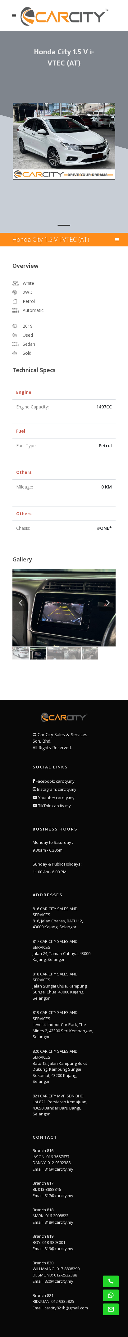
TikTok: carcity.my (54, 805)
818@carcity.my (58, 1222)
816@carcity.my (58, 1169)
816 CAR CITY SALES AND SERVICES (55, 912)
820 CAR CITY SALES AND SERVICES (55, 1054)
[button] (64, 225)
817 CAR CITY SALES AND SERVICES (55, 944)
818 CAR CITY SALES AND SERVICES (55, 977)
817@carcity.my (58, 1195)
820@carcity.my (58, 1281)
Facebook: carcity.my (55, 781)
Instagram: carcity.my (56, 789)
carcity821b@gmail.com (66, 1308)
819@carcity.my (58, 1248)
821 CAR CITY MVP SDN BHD (58, 1096)
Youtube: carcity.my (56, 797)
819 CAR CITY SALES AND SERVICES (55, 1015)
